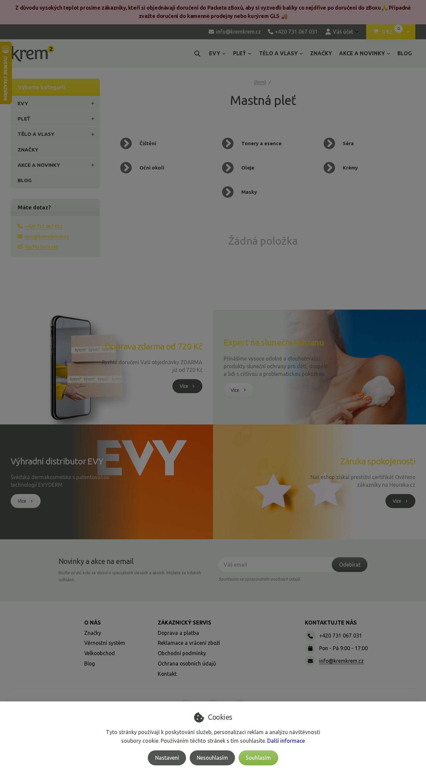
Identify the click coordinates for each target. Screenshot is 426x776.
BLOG (404, 53)
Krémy (350, 167)
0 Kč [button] (391, 32)
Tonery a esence (261, 143)
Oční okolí (151, 167)
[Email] (310, 660)
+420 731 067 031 (44, 226)
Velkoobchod (99, 653)
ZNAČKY (321, 53)
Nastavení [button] (167, 758)
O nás (92, 623)
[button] (407, 32)
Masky (249, 192)
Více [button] (184, 386)
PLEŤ (239, 53)
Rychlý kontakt (41, 246)
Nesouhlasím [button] (212, 758)
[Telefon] (310, 636)
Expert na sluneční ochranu (274, 342)
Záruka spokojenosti (377, 461)
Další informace (286, 741)
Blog (89, 663)
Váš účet (343, 32)
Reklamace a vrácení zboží (189, 643)
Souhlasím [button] (258, 758)
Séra (348, 143)
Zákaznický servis (184, 623)
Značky (92, 633)
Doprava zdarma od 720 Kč (153, 346)
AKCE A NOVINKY (362, 53)
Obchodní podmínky (182, 653)
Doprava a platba (178, 633)
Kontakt (167, 674)
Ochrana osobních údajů (187, 663)
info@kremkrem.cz (47, 236)
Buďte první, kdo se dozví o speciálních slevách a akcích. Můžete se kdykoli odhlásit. (130, 576)
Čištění (147, 143)
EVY (214, 53)
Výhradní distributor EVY (57, 461)
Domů (260, 82)
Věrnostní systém (104, 643)
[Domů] (33, 53)
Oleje (247, 167)
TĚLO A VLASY (278, 53)
